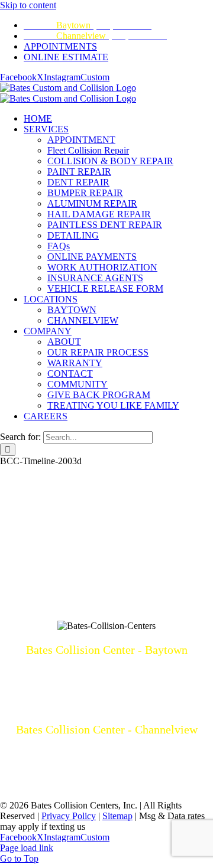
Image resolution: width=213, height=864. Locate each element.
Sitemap (117, 816)
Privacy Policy (68, 816)
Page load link (26, 848)
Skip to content (28, 5)
